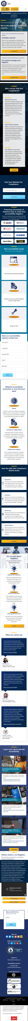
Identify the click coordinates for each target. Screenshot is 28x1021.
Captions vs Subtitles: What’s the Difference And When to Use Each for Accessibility (13, 841)
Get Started (14, 541)
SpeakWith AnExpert (7, 9)
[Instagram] (14, 943)
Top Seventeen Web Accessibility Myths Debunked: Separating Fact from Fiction (11, 780)
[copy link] (21, 936)
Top (14, 1004)
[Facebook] (9, 943)
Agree (14, 1018)
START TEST (14, 197)
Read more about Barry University (12, 724)
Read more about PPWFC (10, 687)
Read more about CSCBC (10, 652)
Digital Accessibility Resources (14, 967)
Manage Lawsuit (14, 77)
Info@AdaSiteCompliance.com (14, 959)
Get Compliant (14, 51)
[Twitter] (12, 943)
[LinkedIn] (20, 943)
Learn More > (14, 17)
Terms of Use (5, 999)
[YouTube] (17, 943)
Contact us (14, 170)
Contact (14, 625)
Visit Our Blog (14, 849)
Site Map (18, 999)
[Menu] (25, 9)
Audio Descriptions (14, 902)
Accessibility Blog (14, 965)
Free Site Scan (14, 9)
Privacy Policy (12, 999)
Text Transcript (14, 898)
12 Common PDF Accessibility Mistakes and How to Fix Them (13, 811)
